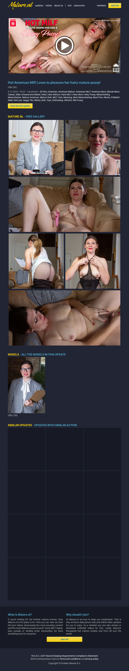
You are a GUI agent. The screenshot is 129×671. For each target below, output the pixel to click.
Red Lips (18, 100)
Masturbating (103, 94)
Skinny (37, 100)
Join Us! (115, 5)
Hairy (43, 94)
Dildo (18, 94)
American (52, 91)
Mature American (30, 97)
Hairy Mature (53, 94)
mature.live (79, 5)
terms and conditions (70, 659)
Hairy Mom (77, 94)
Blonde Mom (113, 91)
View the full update (20, 106)
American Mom (98, 91)
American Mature (66, 91)
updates (39, 5)
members (101, 5)
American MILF (83, 91)
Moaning (67, 97)
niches (49, 5)
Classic (11, 94)
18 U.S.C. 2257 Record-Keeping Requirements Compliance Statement (64, 656)
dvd (69, 5)
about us (58, 5)
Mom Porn (98, 97)
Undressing (57, 100)
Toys (49, 100)
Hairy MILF (66, 94)
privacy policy (91, 659)
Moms (107, 97)
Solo (43, 100)
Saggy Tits (28, 100)
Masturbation (14, 97)
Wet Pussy (78, 100)
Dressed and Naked (31, 94)
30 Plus (43, 91)
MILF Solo (57, 97)
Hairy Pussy (89, 94)
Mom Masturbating (82, 97)
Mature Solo (46, 97)
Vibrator (68, 100)
